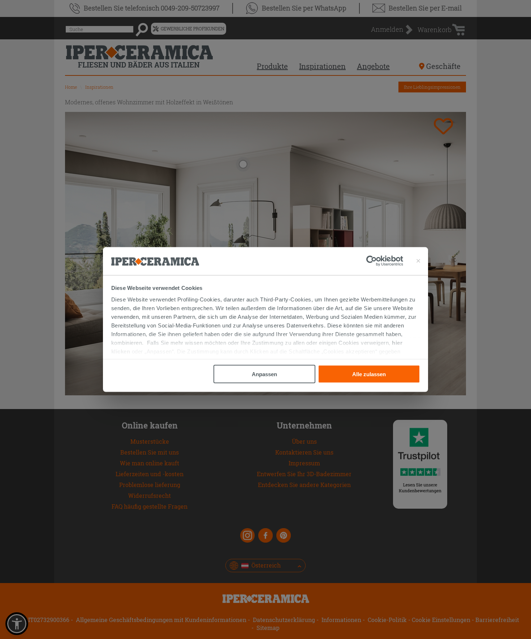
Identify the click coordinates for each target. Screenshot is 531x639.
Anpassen (264, 374)
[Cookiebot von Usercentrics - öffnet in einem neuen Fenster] (384, 261)
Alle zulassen (369, 374)
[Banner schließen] (418, 261)
